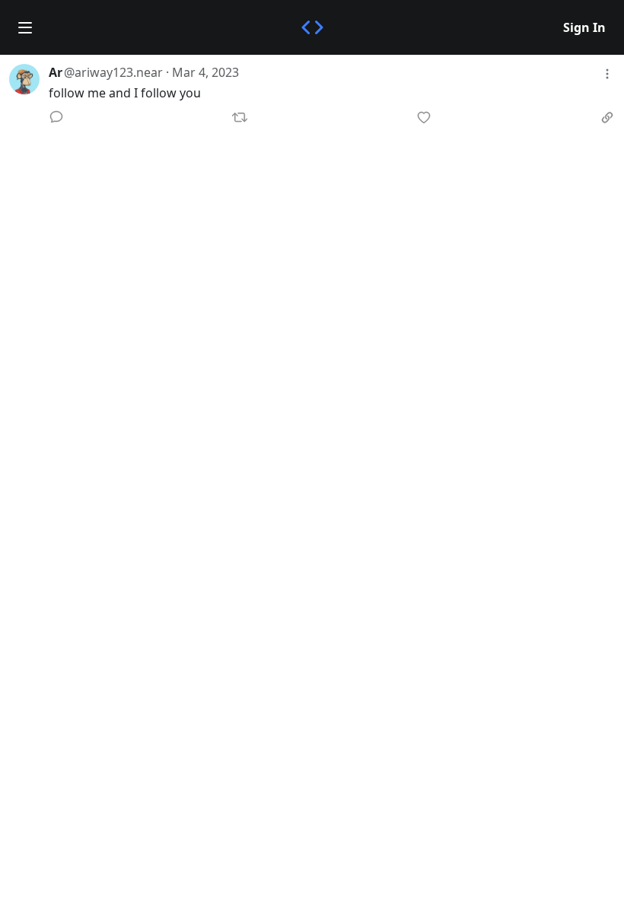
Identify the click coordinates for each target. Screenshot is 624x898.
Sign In (584, 27)
